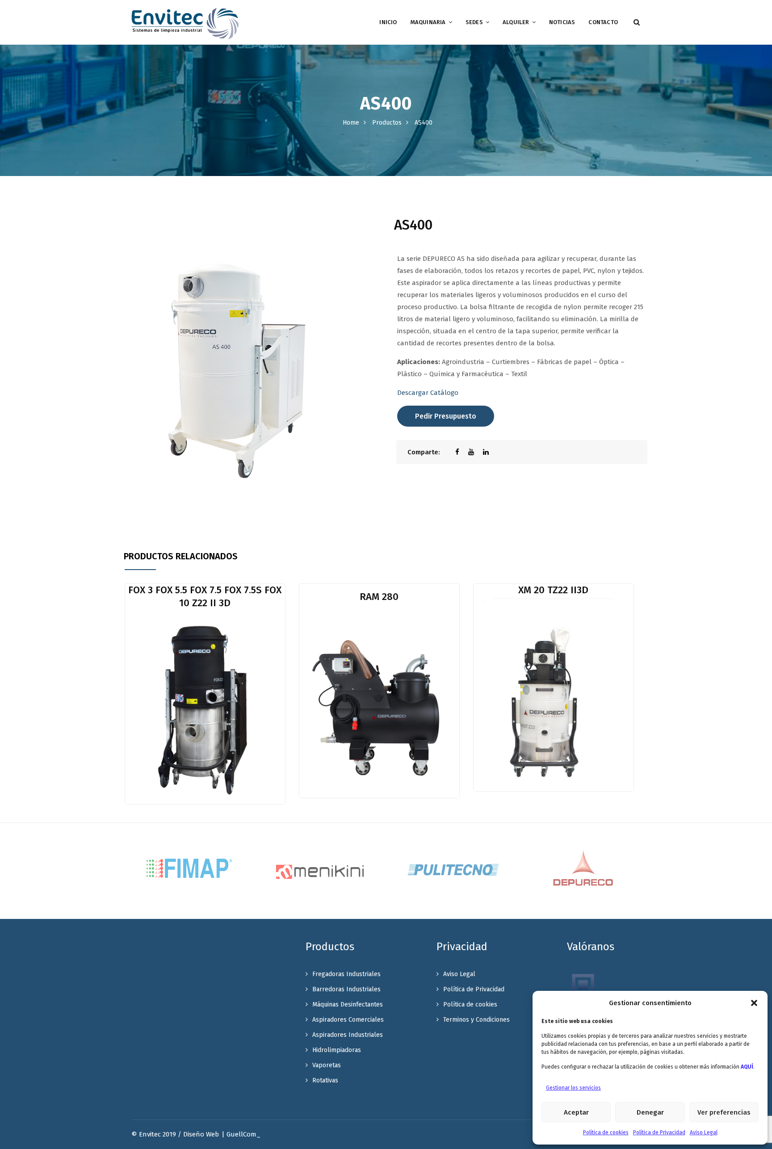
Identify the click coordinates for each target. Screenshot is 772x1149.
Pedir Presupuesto (445, 416)
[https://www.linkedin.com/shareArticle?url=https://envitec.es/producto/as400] (490, 452)
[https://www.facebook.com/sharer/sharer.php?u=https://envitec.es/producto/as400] (461, 452)
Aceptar (576, 1112)
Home (351, 122)
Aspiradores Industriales (347, 1035)
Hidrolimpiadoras (336, 1050)
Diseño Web (201, 1134)
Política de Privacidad (659, 1132)
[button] (754, 1002)
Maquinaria (428, 22)
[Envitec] (185, 23)
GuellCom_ (243, 1134)
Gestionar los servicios (573, 1088)
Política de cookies (606, 1132)
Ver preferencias (724, 1112)
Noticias (562, 22)
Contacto (603, 22)
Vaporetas (326, 1065)
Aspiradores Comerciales (348, 1019)
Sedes (474, 22)
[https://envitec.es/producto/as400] (475, 452)
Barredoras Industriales (346, 989)
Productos (387, 122)
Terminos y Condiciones (476, 1019)
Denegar (650, 1112)
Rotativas (325, 1080)
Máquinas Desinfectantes (347, 1004)
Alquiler (516, 22)
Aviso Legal (703, 1132)
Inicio (388, 22)
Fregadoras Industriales (346, 974)
